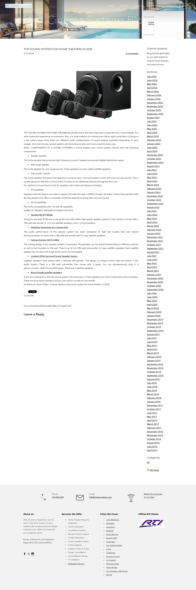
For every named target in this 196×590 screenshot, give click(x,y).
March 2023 (153, 185)
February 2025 (154, 140)
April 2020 (152, 304)
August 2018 (153, 379)
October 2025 (154, 110)
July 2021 (152, 256)
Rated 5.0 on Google (153, 494)
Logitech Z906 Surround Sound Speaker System (54, 256)
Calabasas (110, 553)
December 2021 (155, 237)
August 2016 (153, 443)
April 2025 (152, 132)
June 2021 (152, 259)
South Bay (110, 542)
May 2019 (152, 345)
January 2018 (154, 401)
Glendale (110, 523)
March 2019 (153, 353)
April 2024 (152, 151)
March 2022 (153, 226)
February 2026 (154, 95)
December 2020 (155, 278)
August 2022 (153, 207)
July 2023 (152, 170)
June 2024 (152, 147)
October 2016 (154, 439)
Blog (184, 6)
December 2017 (155, 405)
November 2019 (155, 323)
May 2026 (152, 84)
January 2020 (154, 315)
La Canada (111, 560)
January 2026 (154, 99)
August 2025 (153, 117)
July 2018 (152, 383)
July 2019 (152, 338)
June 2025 (152, 125)
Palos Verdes (111, 567)
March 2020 (153, 308)
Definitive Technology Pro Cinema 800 (49, 227)
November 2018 (155, 368)
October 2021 (154, 244)
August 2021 (153, 252)
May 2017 (152, 416)
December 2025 (155, 102)
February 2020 (154, 312)
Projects (155, 6)
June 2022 (152, 215)
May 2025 (152, 129)
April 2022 (152, 222)
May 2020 (152, 301)
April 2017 (152, 420)
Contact (171, 6)
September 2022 (155, 203)
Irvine (108, 549)
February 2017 (154, 428)
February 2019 (154, 357)
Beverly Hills (111, 538)
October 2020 (154, 286)
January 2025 (154, 144)
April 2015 (152, 450)
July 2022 (152, 211)
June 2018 (152, 387)
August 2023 (153, 166)
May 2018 (152, 390)
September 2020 (155, 289)
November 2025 (155, 106)
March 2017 (153, 424)
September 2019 (155, 330)
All (148, 462)
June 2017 (152, 413)
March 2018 (153, 394)
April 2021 (152, 267)
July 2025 (152, 121)
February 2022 (154, 230)
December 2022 (155, 196)
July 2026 (152, 76)
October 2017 (154, 409)
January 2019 (154, 360)
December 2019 (155, 319)
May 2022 (152, 218)
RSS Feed (154, 470)
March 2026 (153, 91)
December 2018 (155, 364)
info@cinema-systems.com (100, 497)
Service (124, 6)
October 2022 (154, 200)
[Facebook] (24, 554)
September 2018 (155, 375)
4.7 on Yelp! (149, 497)
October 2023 (154, 159)
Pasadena (110, 527)
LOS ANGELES (112, 520)
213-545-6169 (58, 497)
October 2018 (154, 372)
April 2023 (152, 181)
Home (110, 6)
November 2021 (155, 241)
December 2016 (155, 431)
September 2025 (155, 114)
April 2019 (152, 349)
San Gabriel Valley (114, 545)
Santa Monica (112, 534)
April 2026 (152, 87)
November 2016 (155, 435)
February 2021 (154, 274)
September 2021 (155, 248)
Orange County (113, 556)
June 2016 (152, 446)
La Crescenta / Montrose (117, 571)
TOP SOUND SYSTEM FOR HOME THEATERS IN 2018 (58, 49)
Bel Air (109, 575)
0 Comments (132, 53)
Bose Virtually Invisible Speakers (46, 272)
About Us (139, 6)
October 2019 (154, 327)
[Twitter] (28, 554)
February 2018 (154, 398)
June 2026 (152, 80)
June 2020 (152, 297)
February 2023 (154, 188)
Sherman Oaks (112, 564)
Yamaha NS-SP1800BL (42, 215)
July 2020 (152, 293)
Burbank (109, 531)
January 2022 (154, 233)
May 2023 (152, 177)
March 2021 (153, 271)
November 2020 (155, 282)
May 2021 (152, 263)
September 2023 (155, 162)
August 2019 (153, 334)
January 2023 (154, 192)
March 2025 (153, 136)
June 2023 (152, 173)
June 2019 (152, 342)
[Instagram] (32, 554)
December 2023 (155, 155)
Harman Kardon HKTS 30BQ (45, 240)
